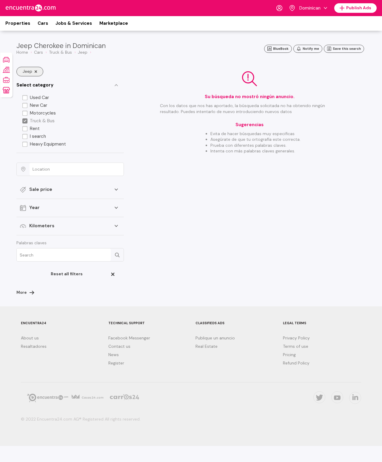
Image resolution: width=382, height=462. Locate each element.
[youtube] (337, 397)
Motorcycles (43, 113)
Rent (35, 129)
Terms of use (295, 346)
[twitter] (319, 397)
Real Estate (206, 346)
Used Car (39, 98)
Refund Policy (296, 363)
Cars (43, 23)
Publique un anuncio (215, 338)
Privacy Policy (296, 338)
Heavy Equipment (48, 144)
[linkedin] (355, 398)
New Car (38, 105)
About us (30, 338)
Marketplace (113, 23)
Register (116, 363)
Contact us (119, 346)
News (113, 354)
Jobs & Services (74, 23)
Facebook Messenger (129, 338)
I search (38, 136)
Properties (17, 23)
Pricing (289, 354)
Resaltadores (34, 346)
